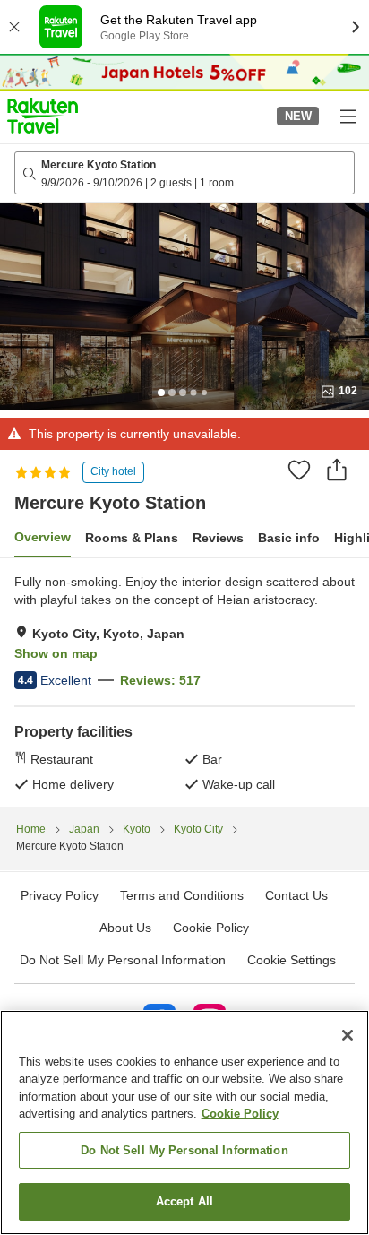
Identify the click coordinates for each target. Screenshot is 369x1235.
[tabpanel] (184, 683)
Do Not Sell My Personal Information (184, 1150)
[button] (42, 116)
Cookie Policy (240, 1113)
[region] (184, 1122)
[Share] (337, 470)
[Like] (299, 469)
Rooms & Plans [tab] (131, 538)
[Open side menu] (347, 115)
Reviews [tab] (218, 538)
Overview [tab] (42, 537)
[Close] (347, 1035)
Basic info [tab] (289, 538)
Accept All (184, 1201)
